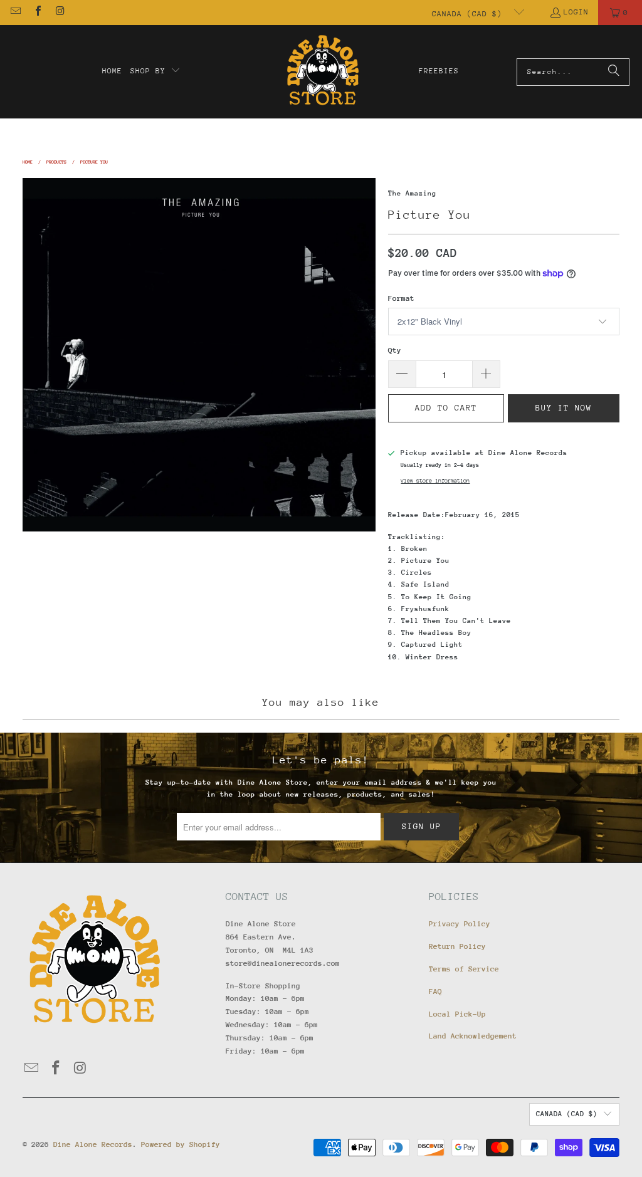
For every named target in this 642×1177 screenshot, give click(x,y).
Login (576, 12)
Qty (394, 350)
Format (401, 298)
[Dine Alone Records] (322, 71)
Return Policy (457, 946)
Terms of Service (464, 969)
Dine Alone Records (92, 1144)
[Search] (613, 72)
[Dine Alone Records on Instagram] (59, 12)
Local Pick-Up (457, 1014)
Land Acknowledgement (473, 1036)
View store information (435, 480)
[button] (155, 71)
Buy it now (563, 407)
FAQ (435, 991)
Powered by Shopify (180, 1144)
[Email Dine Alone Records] (15, 12)
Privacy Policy (459, 923)
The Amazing (412, 193)
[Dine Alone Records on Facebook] (37, 12)
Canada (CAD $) (469, 13)
